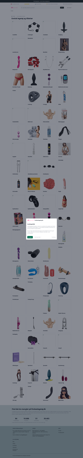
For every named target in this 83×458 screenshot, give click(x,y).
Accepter (30, 237)
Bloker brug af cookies (38, 237)
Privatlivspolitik (54, 237)
